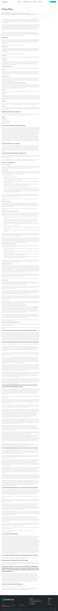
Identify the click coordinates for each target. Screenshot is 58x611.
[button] (20, 2)
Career (49, 601)
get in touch (53, 1)
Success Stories (50, 604)
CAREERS (39, 1)
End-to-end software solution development (35, 601)
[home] (5, 2)
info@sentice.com (22, 605)
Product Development (32, 602)
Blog (48, 602)
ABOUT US (35, 1)
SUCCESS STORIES (26, 1)
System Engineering (32, 604)
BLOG (31, 1)
